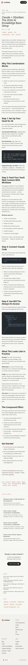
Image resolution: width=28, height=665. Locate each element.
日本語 (23, 482)
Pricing (17, 634)
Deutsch (19, 482)
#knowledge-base (6, 34)
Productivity (21, 601)
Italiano (5, 483)
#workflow (18, 34)
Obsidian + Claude (6, 650)
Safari (17, 627)
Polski (9, 485)
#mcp (13, 34)
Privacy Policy (19, 646)
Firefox (17, 625)
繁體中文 (24, 483)
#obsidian (10, 32)
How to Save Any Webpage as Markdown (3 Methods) (13, 584)
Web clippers (19, 604)
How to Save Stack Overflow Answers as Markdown (13, 588)
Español (13, 482)
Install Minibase (8, 447)
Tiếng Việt (14, 485)
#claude (4, 32)
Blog (7, 10)
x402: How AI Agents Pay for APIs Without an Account (13, 577)
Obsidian (12, 604)
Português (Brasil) (16, 483)
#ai (15, 32)
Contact (17, 641)
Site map (4, 653)
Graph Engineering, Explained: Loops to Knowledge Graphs (13, 581)
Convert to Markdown (7, 646)
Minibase (4, 199)
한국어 (9, 483)
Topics (3, 644)
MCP (18, 607)
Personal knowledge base (10, 607)
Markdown (6, 601)
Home (3, 10)
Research (6, 604)
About (17, 644)
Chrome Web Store (20, 622)
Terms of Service (20, 648)
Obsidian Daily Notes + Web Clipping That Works (13, 592)
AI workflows (13, 601)
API (16, 632)
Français (8, 482)
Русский (5, 485)
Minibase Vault (19, 629)
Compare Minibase (6, 648)
